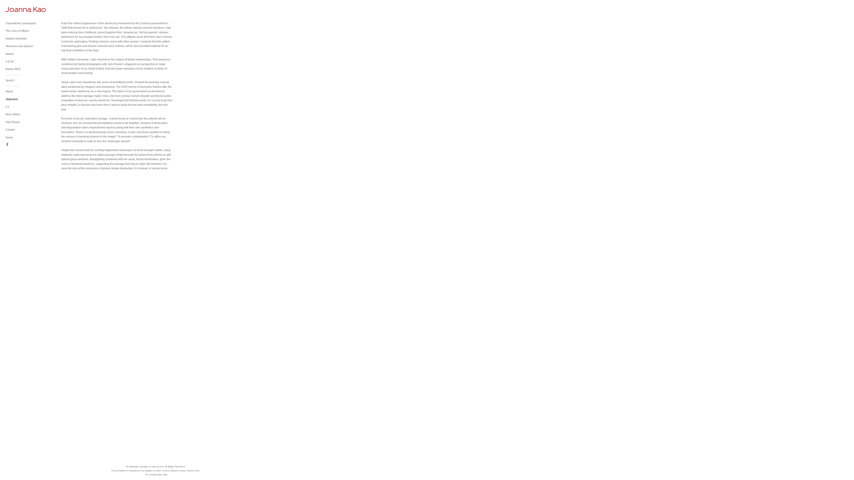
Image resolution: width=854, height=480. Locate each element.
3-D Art (10, 61)
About (9, 91)
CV (7, 106)
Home (9, 137)
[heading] (17, 9)
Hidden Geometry (16, 38)
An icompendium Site (156, 474)
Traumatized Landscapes (21, 23)
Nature (10, 54)
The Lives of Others (17, 30)
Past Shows (13, 122)
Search (10, 80)
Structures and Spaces (19, 46)
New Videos (13, 114)
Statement (12, 99)
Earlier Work (13, 69)
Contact (10, 129)
